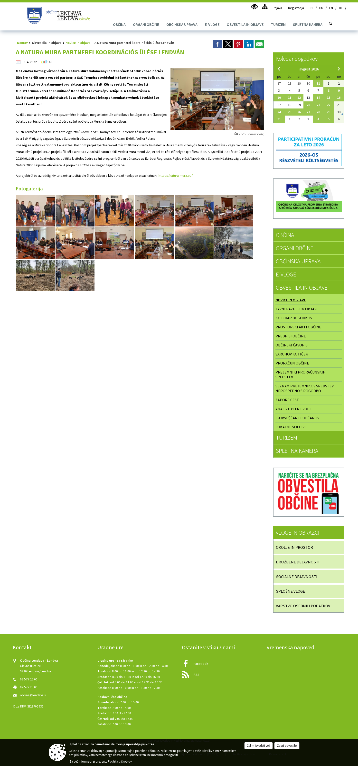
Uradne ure (110, 647)
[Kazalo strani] (264, 7)
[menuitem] (119, 24)
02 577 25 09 (29, 687)
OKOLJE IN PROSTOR (294, 547)
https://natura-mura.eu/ (176, 175)
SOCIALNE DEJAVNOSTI (296, 576)
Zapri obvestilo (287, 746)
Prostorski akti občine (298, 326)
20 (308, 105)
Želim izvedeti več (258, 746)
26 (299, 112)
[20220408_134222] (36, 276)
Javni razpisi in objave (297, 308)
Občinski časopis (291, 345)
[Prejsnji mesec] (279, 69)
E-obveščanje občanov (297, 417)
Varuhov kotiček (291, 354)
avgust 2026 (309, 69)
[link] (217, 44)
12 (299, 97)
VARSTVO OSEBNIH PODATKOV (303, 606)
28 (318, 112)
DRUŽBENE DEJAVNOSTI (298, 562)
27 (308, 112)
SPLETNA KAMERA (297, 450)
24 (279, 112)
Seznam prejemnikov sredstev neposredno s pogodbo (304, 388)
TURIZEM (286, 437)
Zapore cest (287, 399)
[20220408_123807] (233, 243)
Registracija (296, 8)
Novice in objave (78, 42)
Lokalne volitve (291, 426)
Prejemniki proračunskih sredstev (300, 374)
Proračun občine (292, 363)
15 (328, 97)
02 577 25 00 (29, 679)
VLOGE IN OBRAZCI (297, 532)
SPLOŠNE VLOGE (290, 591)
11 (289, 97)
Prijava (277, 8)
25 (289, 112)
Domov (22, 42)
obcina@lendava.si (33, 695)
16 (338, 97)
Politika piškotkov (120, 761)
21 (318, 105)
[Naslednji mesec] (339, 69)
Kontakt (22, 647)
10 (279, 97)
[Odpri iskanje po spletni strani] (330, 23)
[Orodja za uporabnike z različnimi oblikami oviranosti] (254, 7)
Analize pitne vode (293, 408)
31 (318, 83)
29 (328, 112)
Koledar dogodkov (297, 58)
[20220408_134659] (75, 276)
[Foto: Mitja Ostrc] (194, 243)
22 (328, 105)
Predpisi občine (290, 336)
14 (318, 97)
